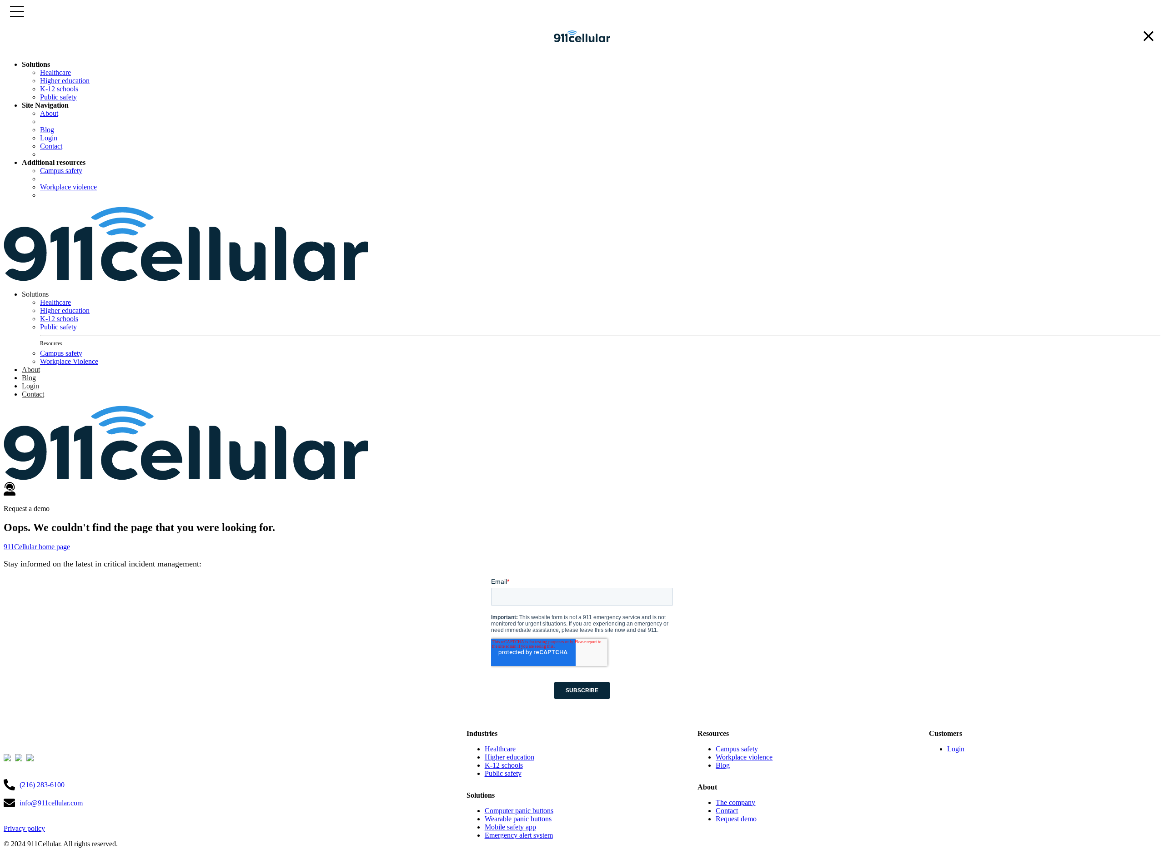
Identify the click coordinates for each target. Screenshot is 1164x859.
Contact (51, 146)
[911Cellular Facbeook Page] (20, 759)
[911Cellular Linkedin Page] (31, 759)
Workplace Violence (69, 361)
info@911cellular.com (51, 803)
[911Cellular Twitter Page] (8, 759)
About (49, 113)
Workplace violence (68, 187)
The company (735, 802)
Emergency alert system (519, 835)
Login (48, 138)
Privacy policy (24, 828)
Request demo (736, 819)
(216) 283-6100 (42, 785)
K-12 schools (59, 89)
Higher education (65, 80)
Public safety (58, 97)
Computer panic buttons (519, 810)
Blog (47, 130)
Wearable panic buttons (518, 819)
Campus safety (61, 170)
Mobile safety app (510, 827)
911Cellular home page (37, 547)
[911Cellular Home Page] (582, 49)
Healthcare (55, 72)
